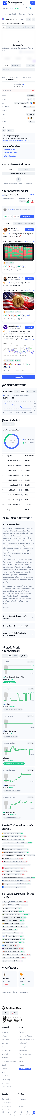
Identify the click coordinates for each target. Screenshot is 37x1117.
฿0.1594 (15, 958)
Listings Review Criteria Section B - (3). (16, 140)
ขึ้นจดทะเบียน (6, 1099)
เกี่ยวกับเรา (21, 1032)
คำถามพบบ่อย (6, 1110)
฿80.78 (17, 955)
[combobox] (18, 69)
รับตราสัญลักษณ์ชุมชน (11, 156)
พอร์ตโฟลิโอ (6, 1076)
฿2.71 (13, 961)
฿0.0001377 (14, 939)
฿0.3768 (16, 914)
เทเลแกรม (21, 1106)
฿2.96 (10, 930)
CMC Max (5, 1043)
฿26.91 (11, 945)
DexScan (5, 1058)
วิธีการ (20, 1061)
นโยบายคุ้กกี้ (22, 1047)
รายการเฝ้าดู (6, 1079)
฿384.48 (13, 936)
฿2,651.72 (15, 926)
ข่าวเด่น (4, 1047)
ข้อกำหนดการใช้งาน (25, 1036)
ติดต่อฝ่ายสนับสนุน (8, 1106)
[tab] (24, 65)
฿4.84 (14, 948)
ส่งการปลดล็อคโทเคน (11, 153)
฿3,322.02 (14, 920)
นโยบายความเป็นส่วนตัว (26, 1039)
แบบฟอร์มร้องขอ (7, 1103)
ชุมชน (20, 1103)
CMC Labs (5, 1039)
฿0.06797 (15, 902)
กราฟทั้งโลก (5, 1068)
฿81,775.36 (15, 917)
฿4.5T (11, 8)
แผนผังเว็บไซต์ (6, 1087)
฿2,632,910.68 (16, 905)
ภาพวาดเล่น (5, 1083)
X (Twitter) (22, 1099)
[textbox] (21, 211)
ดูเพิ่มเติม (32, 195)
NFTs (3, 1072)
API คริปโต (5, 1054)
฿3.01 (14, 942)
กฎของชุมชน (22, 1050)
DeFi (3, 130)
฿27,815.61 (14, 923)
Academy (5, 1032)
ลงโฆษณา (5, 1036)
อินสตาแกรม (22, 1110)
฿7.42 (13, 933)
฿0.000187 (14, 951)
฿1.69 (12, 908)
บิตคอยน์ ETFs (6, 1050)
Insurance (10, 130)
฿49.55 (14, 911)
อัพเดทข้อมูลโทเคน (10, 149)
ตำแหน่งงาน (22, 1065)
